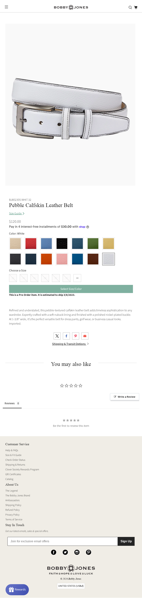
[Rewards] (17, 589)
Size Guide (15, 213)
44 (77, 278)
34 (24, 278)
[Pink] (62, 259)
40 (56, 278)
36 (34, 278)
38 (45, 278)
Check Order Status (15, 460)
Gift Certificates (13, 474)
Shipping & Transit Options (69, 344)
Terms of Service (13, 519)
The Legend (11, 491)
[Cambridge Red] (31, 243)
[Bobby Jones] (71, 7)
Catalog (9, 479)
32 (13, 278)
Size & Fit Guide (13, 455)
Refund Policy (12, 510)
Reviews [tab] (10, 403)
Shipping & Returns (15, 465)
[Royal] (77, 259)
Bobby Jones (74, 578)
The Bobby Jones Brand (17, 495)
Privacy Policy (12, 515)
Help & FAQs (11, 450)
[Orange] (46, 259)
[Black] (62, 243)
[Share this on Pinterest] (75, 336)
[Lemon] (108, 243)
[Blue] (77, 243)
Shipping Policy (13, 505)
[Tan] (93, 259)
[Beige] (15, 243)
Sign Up (126, 541)
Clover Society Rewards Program (22, 469)
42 (66, 278)
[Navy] (31, 259)
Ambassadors (12, 500)
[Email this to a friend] (84, 336)
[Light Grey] (15, 259)
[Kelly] (93, 243)
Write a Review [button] (126, 396)
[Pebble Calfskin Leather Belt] (70, 105)
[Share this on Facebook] (66, 336)
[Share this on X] (57, 336)
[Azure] (46, 243)
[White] (108, 259)
